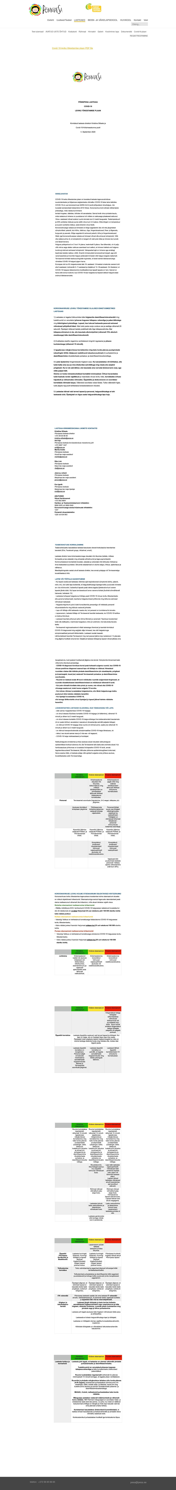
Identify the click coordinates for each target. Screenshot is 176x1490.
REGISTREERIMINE (139, 35)
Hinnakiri (92, 31)
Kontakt (137, 19)
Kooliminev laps (112, 31)
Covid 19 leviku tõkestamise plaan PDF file (72, 48)
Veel (146, 19)
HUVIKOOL (125, 19)
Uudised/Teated (64, 19)
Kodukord (72, 31)
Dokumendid (126, 31)
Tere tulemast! (38, 31)
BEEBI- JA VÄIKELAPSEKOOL (103, 19)
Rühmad (82, 31)
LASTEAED (79, 19)
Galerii (100, 31)
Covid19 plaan (140, 31)
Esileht (50, 19)
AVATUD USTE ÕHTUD (56, 31)
